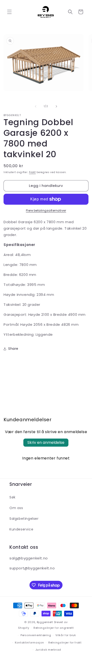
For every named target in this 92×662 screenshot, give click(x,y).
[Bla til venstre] (35, 106)
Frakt (32, 172)
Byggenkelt (45, 622)
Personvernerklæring (36, 635)
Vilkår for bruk (65, 635)
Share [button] (13, 348)
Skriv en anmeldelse (45, 442)
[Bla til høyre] (56, 106)
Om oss (16, 508)
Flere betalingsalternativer (46, 210)
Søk (12, 497)
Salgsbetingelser (24, 518)
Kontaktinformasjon (29, 642)
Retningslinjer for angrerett (53, 628)
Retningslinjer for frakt (65, 642)
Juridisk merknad (48, 650)
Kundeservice (21, 529)
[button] (9, 12)
